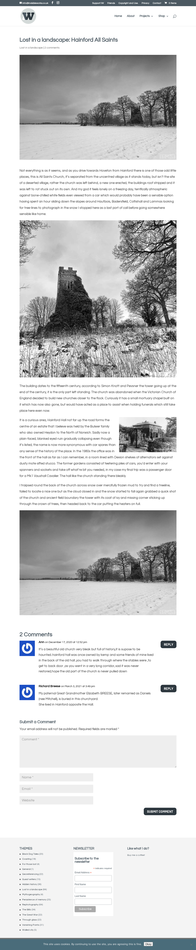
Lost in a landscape (31, 47)
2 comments (52, 47)
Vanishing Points (30, 925)
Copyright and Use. (128, 3)
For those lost (29, 864)
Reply (168, 644)
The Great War (30, 915)
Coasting (26, 859)
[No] (191, 945)
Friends (111, 3)
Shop (161, 16)
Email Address (83, 872)
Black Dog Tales (30, 854)
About (131, 16)
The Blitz (26, 909)
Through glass (29, 920)
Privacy (145, 3)
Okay (148, 944)
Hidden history (29, 884)
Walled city (27, 930)
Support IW (98, 3)
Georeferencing (30, 874)
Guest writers (29, 879)
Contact (157, 3)
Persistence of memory (34, 899)
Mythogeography (31, 894)
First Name (80, 884)
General (26, 869)
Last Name (80, 896)
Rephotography (30, 904)
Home (118, 16)
